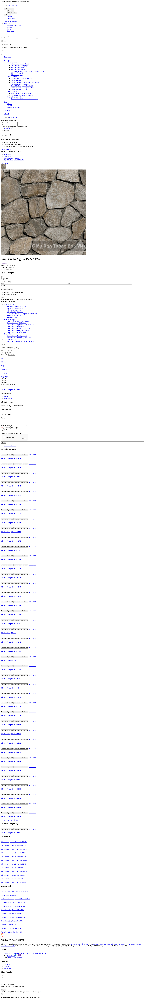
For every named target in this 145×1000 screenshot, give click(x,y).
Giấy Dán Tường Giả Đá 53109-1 (11, 504)
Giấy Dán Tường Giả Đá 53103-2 (11, 651)
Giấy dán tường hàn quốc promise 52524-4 (14, 882)
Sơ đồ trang (7, 968)
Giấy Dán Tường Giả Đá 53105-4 (11, 578)
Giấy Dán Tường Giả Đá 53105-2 (11, 596)
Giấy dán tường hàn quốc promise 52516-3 (14, 860)
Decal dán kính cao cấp (14, 97)
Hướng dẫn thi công (13, 107)
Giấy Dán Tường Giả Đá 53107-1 (11, 541)
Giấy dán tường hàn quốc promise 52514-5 (14, 853)
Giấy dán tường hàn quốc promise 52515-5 (14, 857)
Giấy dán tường (12, 62)
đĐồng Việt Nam (12, 12)
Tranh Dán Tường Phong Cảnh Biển (22, 88)
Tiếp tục (3, 442)
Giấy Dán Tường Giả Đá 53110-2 (11, 477)
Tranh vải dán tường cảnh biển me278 (13, 906)
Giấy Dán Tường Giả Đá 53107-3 (11, 532)
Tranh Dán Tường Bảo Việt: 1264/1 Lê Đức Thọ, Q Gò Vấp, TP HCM (25, 953)
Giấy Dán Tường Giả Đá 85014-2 (11, 780)
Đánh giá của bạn (6, 425)
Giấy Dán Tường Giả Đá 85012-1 (11, 725)
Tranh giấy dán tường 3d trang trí (21, 78)
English (9, 17)
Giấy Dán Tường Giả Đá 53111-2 (11, 458)
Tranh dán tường (12, 77)
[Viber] (19, 956)
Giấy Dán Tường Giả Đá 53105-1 (11, 605)
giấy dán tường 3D (86, 944)
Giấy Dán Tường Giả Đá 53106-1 (11, 569)
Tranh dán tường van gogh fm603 (11, 928)
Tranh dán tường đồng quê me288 (11, 921)
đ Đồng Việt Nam (9, 9)
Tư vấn (9, 106)
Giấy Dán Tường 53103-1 (8, 660)
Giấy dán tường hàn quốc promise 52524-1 (14, 875)
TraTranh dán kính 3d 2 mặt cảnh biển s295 (14, 891)
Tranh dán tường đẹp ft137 (9, 925)
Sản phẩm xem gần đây (11, 820)
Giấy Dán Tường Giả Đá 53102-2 (11, 679)
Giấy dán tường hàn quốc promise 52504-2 (14, 868)
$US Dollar (10, 11)
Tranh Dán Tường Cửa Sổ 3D (20, 90)
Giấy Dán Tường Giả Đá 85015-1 (11, 798)
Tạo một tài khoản (6, 149)
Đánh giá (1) (8, 398)
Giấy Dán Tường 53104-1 (8, 633)
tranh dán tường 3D (110, 944)
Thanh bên (4, 163)
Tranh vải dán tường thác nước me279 (13, 902)
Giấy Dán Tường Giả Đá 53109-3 (11, 495)
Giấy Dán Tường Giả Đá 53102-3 (11, 670)
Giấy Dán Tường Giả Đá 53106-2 (11, 559)
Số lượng (3, 285)
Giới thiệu (7, 965)
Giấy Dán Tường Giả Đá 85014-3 (11, 789)
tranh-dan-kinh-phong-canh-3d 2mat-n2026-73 (15, 899)
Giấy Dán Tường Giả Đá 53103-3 (11, 642)
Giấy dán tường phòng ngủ (19, 66)
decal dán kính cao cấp (8, 946)
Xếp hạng (4, 429)
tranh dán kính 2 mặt (134, 944)
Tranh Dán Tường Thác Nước (20, 80)
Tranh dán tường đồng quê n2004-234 (13, 917)
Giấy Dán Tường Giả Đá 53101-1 (11, 715)
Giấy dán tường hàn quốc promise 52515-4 (14, 849)
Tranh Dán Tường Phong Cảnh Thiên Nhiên (25, 82)
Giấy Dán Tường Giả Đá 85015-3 (11, 816)
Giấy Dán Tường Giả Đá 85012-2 (11, 734)
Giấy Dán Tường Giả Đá (18, 73)
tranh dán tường (98, 944)
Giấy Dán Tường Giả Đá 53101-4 (11, 688)
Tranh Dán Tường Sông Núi (20, 84)
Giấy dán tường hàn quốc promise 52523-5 (14, 879)
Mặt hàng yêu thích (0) (14, 25)
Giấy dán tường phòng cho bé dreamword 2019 (29, 71)
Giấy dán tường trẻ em (18, 67)
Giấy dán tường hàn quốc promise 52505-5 (14, 864)
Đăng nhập (7, 22)
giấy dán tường (75, 944)
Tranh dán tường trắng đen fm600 (11, 932)
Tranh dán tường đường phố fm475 (12, 913)
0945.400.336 (13, 5)
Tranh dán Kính (12, 91)
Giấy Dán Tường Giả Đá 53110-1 (11, 486)
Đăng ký (14, 22)
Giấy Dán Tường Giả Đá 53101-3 (11, 697)
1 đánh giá (4, 263)
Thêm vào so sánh (10, 294)
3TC (40, 992)
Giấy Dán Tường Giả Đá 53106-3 (11, 550)
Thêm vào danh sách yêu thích (13, 292)
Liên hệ (6, 966)
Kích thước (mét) (6, 282)
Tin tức (9, 104)
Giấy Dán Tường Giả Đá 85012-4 (11, 752)
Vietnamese (11, 18)
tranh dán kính (122, 944)
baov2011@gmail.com (15, 958)
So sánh (9, 27)
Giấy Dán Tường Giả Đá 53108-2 (11, 513)
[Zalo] (16, 956)
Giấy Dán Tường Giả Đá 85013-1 (11, 761)
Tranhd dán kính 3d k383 (8, 895)
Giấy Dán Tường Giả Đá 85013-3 (11, 770)
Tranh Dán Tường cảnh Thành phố (22, 86)
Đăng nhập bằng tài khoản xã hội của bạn (15, 127)
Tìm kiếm (3, 382)
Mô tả (6, 397)
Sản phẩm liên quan (10, 446)
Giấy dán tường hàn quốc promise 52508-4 (14, 842)
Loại (2, 276)
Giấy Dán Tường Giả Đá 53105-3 (11, 587)
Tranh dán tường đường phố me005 (12, 910)
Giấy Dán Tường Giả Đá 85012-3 (11, 743)
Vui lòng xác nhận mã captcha (11, 433)
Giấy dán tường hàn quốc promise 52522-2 (14, 871)
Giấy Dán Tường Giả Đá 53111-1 (11, 468)
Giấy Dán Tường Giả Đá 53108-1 (11, 523)
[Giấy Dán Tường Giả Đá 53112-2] (3, 169)
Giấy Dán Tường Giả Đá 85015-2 (11, 807)
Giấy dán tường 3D (16, 75)
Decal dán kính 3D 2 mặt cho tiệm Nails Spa (24, 99)
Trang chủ (7, 154)
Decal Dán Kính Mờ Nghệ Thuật (21, 93)
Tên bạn (3, 418)
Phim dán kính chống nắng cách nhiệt (22, 95)
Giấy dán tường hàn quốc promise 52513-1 (14, 846)
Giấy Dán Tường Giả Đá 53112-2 (14, 160)
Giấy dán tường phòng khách (20, 64)
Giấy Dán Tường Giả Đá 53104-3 (11, 614)
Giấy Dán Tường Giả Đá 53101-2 (11, 706)
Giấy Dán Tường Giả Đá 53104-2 (11, 624)
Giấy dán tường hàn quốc (19, 69)
